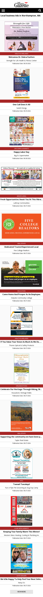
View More (21, 592)
